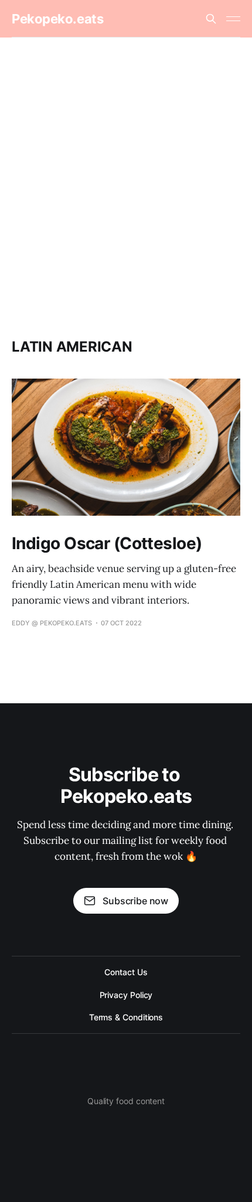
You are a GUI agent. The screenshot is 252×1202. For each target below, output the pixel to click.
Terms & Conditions (126, 1017)
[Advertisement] (126, 169)
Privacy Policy (126, 995)
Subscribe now (135, 901)
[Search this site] (211, 19)
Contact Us (125, 972)
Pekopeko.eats (57, 18)
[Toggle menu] (233, 19)
